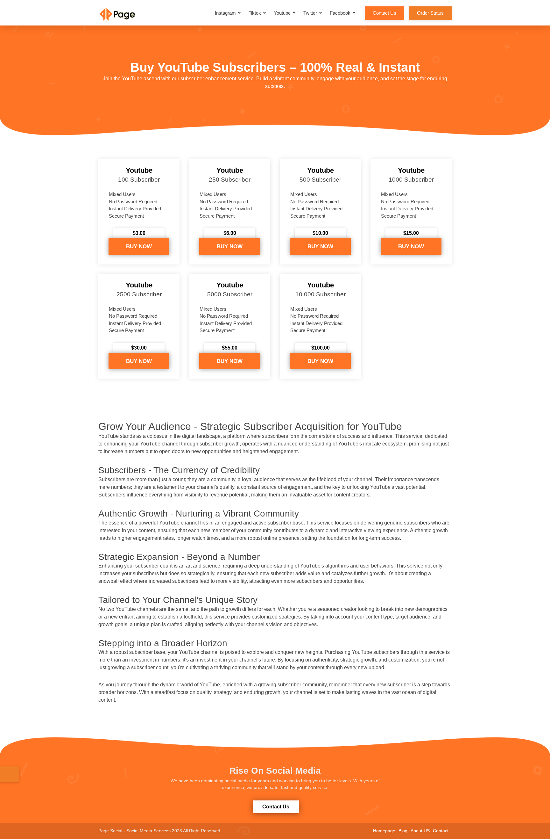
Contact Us (384, 13)
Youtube (282, 13)
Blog (402, 830)
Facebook (340, 13)
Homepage (384, 830)
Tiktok (255, 13)
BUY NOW (139, 246)
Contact (440, 830)
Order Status (430, 13)
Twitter (310, 13)
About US (420, 830)
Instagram (225, 13)
